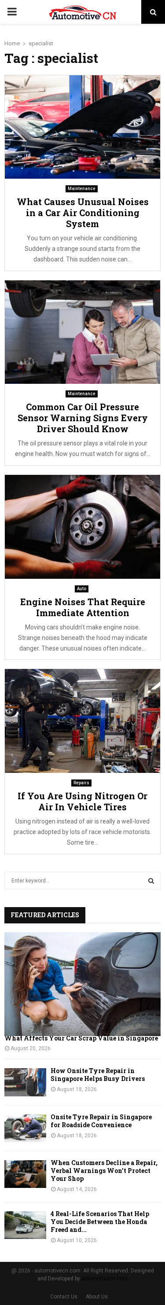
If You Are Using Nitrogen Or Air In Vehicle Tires (82, 801)
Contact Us (63, 1297)
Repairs (81, 782)
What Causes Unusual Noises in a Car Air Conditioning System (83, 212)
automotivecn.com (104, 1279)
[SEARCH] (151, 881)
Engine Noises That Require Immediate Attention (82, 607)
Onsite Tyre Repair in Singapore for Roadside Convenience (101, 1121)
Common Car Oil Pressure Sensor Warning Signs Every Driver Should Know (83, 417)
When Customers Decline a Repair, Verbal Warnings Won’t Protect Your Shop (104, 1170)
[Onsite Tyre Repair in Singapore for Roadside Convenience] (25, 1128)
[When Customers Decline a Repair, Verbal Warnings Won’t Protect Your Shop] (25, 1174)
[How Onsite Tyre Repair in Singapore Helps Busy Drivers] (25, 1082)
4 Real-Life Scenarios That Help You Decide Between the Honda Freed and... (100, 1221)
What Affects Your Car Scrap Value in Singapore (81, 1038)
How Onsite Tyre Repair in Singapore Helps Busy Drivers (98, 1074)
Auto (81, 588)
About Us (97, 1297)
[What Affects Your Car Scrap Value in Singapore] (82, 984)
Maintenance (81, 188)
